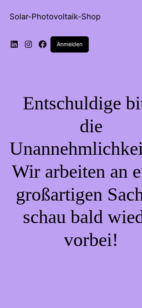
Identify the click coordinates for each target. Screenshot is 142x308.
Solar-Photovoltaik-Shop (55, 16)
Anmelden (69, 44)
